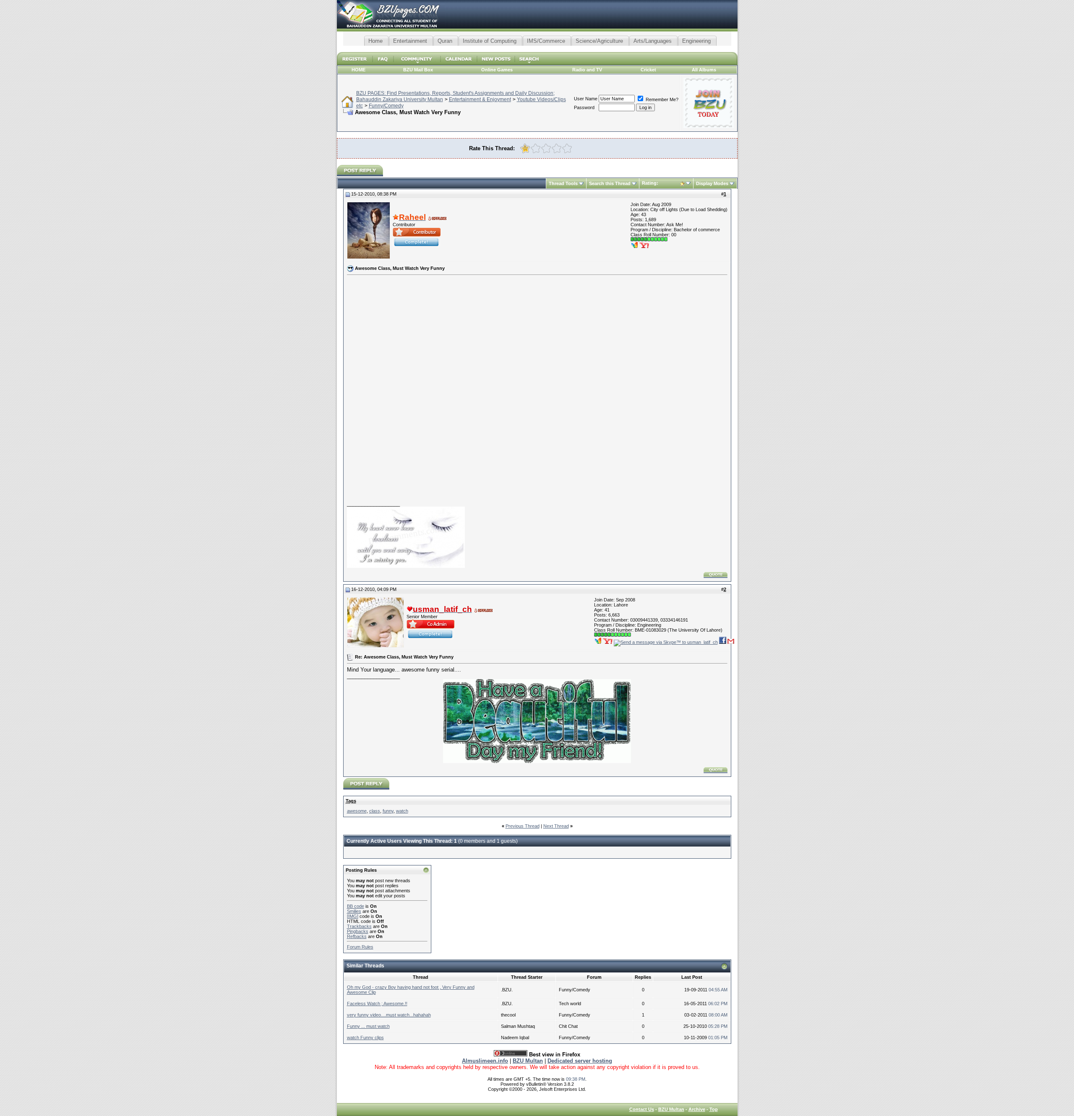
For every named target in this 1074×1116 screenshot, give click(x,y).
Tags (351, 800)
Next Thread (556, 826)
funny (388, 810)
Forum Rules (360, 946)
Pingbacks (357, 931)
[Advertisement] (537, 49)
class (374, 810)
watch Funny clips (365, 1037)
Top (713, 1109)
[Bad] (535, 148)
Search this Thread (610, 183)
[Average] (546, 148)
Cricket (648, 69)
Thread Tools (563, 183)
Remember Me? (661, 99)
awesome (357, 810)
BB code (355, 906)
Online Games (497, 69)
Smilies (354, 911)
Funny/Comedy (386, 106)
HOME (358, 69)
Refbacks (357, 936)
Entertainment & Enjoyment (480, 99)
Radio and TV (587, 69)
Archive (696, 1109)
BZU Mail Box (418, 69)
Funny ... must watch (368, 1026)
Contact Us (641, 1109)
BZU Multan (671, 1109)
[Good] (556, 148)
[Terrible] (525, 148)
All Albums (704, 69)
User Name (585, 98)
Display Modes (712, 183)
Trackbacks (359, 926)
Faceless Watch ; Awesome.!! (377, 1003)
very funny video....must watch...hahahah (389, 1014)
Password (584, 107)
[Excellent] (567, 148)
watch (402, 810)
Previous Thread (523, 826)
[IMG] (352, 916)
